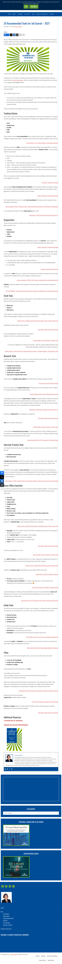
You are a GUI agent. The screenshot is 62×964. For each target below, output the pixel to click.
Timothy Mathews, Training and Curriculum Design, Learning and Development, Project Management (32, 291)
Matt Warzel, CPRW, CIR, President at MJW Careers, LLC (43, 215)
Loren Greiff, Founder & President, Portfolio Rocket (45, 587)
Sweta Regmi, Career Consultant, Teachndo (47, 574)
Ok (26, 7)
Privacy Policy (42, 960)
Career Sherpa (13, 954)
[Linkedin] (5, 769)
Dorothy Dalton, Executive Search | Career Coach (45, 340)
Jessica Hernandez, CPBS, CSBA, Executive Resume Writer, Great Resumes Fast (37, 280)
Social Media (6, 923)
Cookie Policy (51, 960)
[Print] (17, 35)
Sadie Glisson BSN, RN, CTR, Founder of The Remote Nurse (42, 440)
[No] (60, 5)
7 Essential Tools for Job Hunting (13, 720)
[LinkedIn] (14, 35)
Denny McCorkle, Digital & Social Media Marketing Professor (42, 648)
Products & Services (6, 929)
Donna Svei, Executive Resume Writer (48, 383)
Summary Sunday (7, 925)
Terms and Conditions (52, 956)
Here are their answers (17, 80)
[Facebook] (7, 769)
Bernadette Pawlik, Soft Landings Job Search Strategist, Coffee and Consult (38, 691)
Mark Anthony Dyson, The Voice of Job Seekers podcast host (42, 637)
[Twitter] (11, 35)
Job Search (6, 914)
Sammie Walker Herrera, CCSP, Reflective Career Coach (44, 394)
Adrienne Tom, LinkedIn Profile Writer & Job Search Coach (32, 321)
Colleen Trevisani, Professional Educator (47, 196)
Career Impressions (53, 321)
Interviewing (6, 916)
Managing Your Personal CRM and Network (16, 725)
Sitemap (43, 956)
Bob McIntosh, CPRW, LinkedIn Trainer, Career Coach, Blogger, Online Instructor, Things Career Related (31, 481)
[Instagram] (11, 769)
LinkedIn (5, 920)
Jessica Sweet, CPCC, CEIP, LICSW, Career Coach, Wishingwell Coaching (39, 600)
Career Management (8, 918)
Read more (34, 7)
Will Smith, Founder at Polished (50, 182)
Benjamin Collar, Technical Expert (49, 269)
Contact (37, 956)
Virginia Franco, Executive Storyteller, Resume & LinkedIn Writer (41, 565)
